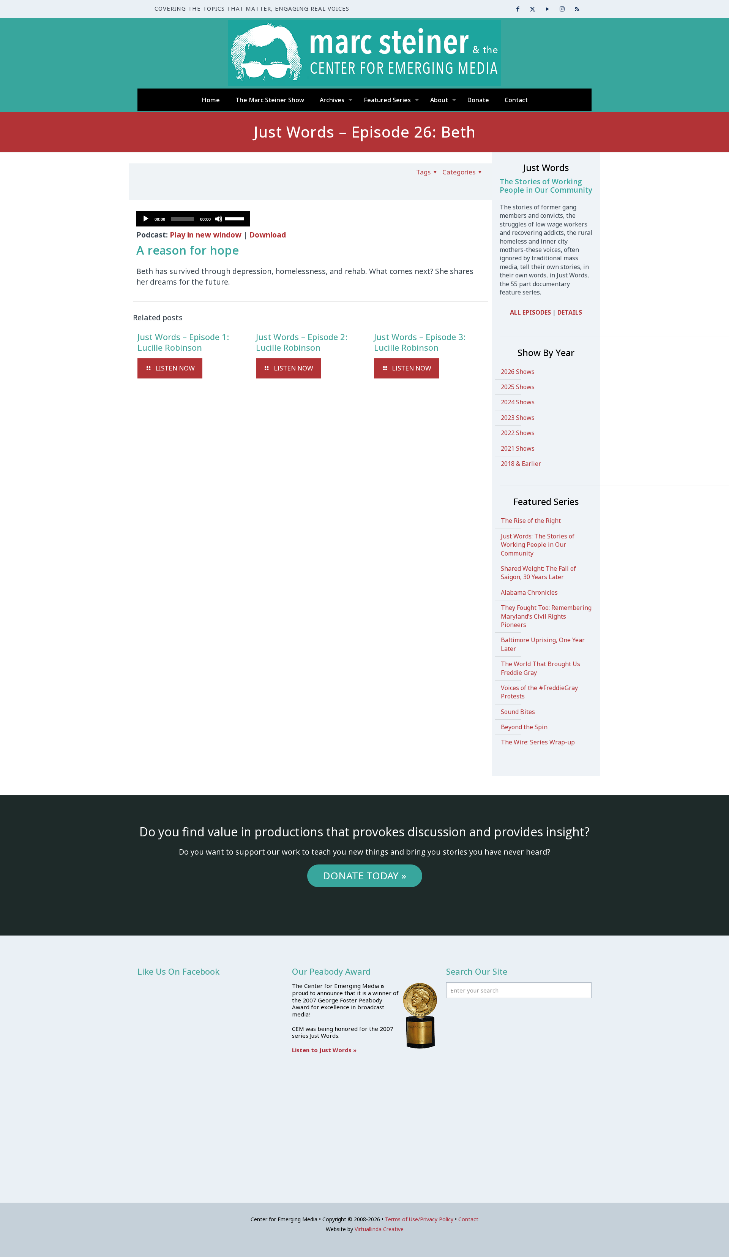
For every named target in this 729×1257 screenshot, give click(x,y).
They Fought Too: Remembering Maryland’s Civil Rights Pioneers (546, 616)
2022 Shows (518, 433)
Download (267, 235)
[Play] (146, 219)
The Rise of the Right (531, 520)
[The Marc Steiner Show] (364, 53)
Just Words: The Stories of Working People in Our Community (537, 544)
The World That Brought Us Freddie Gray (540, 668)
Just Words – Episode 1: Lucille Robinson (183, 342)
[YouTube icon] (547, 9)
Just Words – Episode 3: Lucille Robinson (419, 342)
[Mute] (218, 219)
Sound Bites (518, 712)
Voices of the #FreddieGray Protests (539, 692)
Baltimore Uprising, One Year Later (543, 644)
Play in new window (205, 235)
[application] (193, 218)
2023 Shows (518, 417)
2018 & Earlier (521, 463)
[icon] (576, 9)
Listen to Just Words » (324, 1050)
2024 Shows (518, 402)
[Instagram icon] (562, 9)
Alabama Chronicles (529, 592)
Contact (468, 1219)
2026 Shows (518, 371)
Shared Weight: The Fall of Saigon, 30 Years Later (538, 572)
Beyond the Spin (524, 727)
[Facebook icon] (517, 9)
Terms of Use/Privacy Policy (419, 1219)
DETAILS (569, 312)
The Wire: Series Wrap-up (538, 742)
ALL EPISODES (530, 312)
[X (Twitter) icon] (532, 9)
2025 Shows (518, 387)
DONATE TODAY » (364, 875)
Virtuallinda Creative (379, 1229)
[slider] (235, 218)
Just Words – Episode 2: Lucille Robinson (301, 342)
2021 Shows (518, 448)
